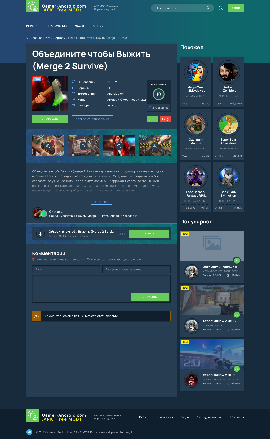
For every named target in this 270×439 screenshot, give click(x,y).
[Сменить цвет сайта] (221, 8)
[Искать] (208, 8)
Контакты (237, 417)
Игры (30, 26)
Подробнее (101, 201)
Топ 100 (97, 26)
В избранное (160, 107)
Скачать (52, 119)
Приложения (57, 26)
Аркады (60, 38)
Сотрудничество (209, 417)
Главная (36, 38)
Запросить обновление (92, 119)
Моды (79, 26)
